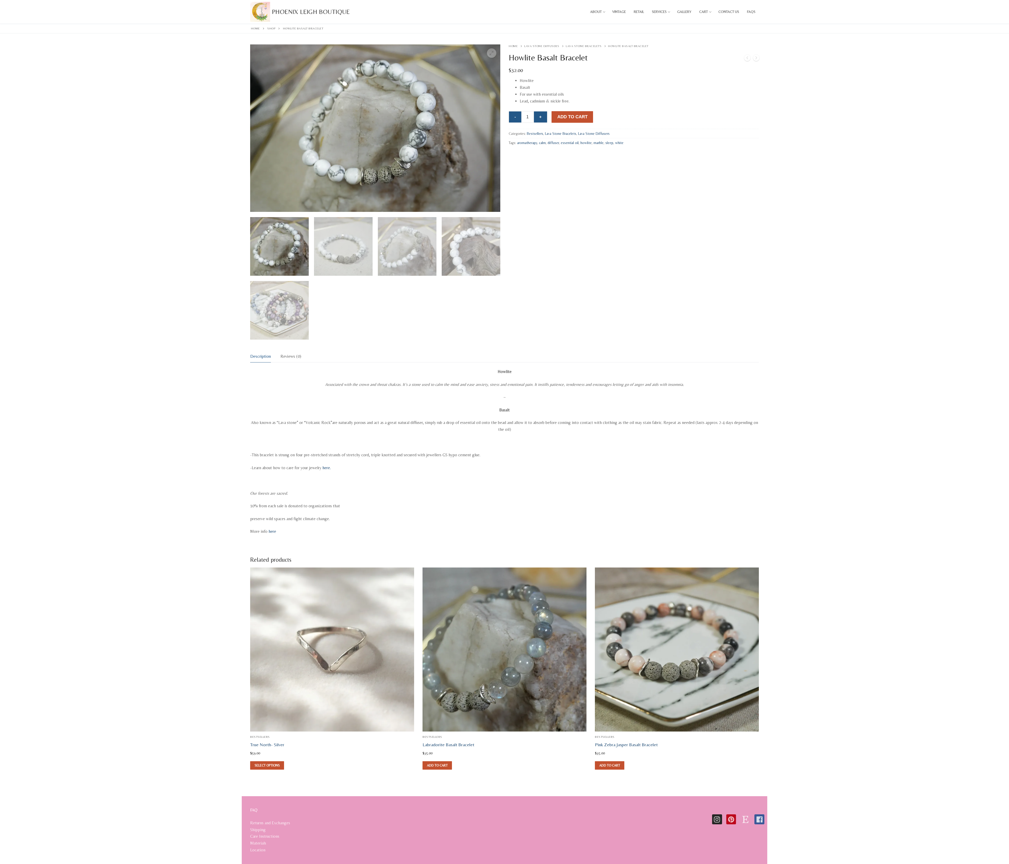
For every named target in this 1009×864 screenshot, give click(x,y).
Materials (258, 843)
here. (326, 467)
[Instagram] (717, 819)
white (619, 143)
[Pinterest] (731, 819)
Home (255, 28)
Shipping (258, 829)
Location (257, 849)
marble (599, 143)
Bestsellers (535, 133)
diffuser (553, 143)
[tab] (260, 356)
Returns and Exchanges (270, 822)
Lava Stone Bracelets (583, 46)
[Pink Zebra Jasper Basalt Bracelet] (747, 59)
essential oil (570, 143)
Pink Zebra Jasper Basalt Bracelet (626, 744)
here (272, 531)
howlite (586, 143)
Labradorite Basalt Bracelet (448, 744)
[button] (491, 53)
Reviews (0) (290, 356)
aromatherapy (527, 143)
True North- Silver (267, 744)
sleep (609, 143)
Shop (271, 28)
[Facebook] (759, 819)
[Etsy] (745, 819)
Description (260, 356)
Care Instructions (264, 836)
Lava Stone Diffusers (541, 46)
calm (542, 143)
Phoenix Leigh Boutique (311, 11)
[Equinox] (756, 59)
